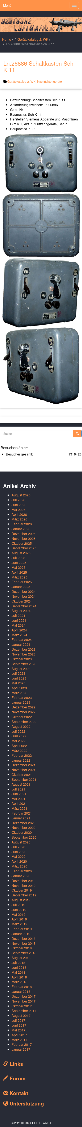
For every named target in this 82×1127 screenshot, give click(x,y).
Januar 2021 (21, 818)
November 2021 (24, 769)
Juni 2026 (19, 504)
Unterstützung (26, 1103)
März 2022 (19, 750)
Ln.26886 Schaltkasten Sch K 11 (38, 66)
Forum (16, 1078)
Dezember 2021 (24, 764)
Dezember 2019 (24, 880)
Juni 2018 (19, 967)
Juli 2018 (18, 962)
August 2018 (21, 957)
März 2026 (19, 519)
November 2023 (24, 654)
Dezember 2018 (24, 938)
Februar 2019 (22, 928)
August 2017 (21, 1015)
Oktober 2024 (22, 601)
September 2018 (24, 952)
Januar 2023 (21, 702)
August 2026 (21, 495)
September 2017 (24, 1010)
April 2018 (19, 977)
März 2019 (19, 924)
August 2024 (21, 610)
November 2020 (24, 827)
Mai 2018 (18, 972)
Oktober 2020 (22, 832)
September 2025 (24, 548)
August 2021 (21, 784)
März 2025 (19, 577)
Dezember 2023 (24, 649)
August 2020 (21, 842)
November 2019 (24, 885)
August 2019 (21, 899)
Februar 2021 (22, 813)
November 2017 (24, 1001)
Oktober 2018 (22, 948)
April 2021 (19, 803)
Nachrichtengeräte (49, 81)
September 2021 (24, 779)
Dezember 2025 (24, 533)
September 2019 (24, 895)
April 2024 (19, 630)
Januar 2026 (21, 528)
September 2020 (24, 837)
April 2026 (19, 514)
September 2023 (24, 663)
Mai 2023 (18, 683)
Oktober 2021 (22, 774)
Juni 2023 (19, 678)
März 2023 (19, 692)
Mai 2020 (18, 856)
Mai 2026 (18, 509)
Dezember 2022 (24, 707)
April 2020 (19, 861)
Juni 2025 (19, 562)
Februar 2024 (22, 639)
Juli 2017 (18, 1020)
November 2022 (24, 711)
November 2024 (24, 596)
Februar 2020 (22, 871)
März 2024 (19, 634)
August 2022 (21, 726)
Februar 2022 (22, 755)
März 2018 (19, 981)
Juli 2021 (18, 789)
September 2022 (24, 721)
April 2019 (19, 919)
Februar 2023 (22, 697)
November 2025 (24, 538)
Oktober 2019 (22, 890)
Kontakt (18, 1093)
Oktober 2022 (22, 716)
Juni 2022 (19, 736)
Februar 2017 (22, 1044)
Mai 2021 (18, 798)
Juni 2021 (19, 793)
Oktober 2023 (22, 659)
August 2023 (21, 668)
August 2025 (21, 552)
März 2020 (19, 866)
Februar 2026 (22, 524)
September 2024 (24, 606)
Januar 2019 (21, 933)
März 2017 (19, 1039)
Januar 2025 (21, 586)
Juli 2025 (18, 557)
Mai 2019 (18, 914)
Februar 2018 (22, 986)
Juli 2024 (18, 615)
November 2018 (24, 943)
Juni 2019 (19, 909)
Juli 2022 (18, 731)
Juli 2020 (18, 847)
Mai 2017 (18, 1030)
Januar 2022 (21, 760)
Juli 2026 (18, 499)
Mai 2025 (18, 567)
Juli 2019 (18, 904)
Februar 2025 (22, 581)
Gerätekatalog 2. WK (32, 39)
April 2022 (19, 745)
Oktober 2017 (22, 1006)
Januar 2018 (21, 991)
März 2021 (19, 808)
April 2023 (19, 687)
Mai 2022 (18, 740)
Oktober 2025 (22, 543)
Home (6, 39)
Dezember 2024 (24, 591)
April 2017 (19, 1034)
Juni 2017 (19, 1025)
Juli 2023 (18, 673)
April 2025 (19, 572)
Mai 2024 (18, 625)
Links (15, 1063)
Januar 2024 (21, 644)
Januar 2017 (21, 1049)
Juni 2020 (19, 851)
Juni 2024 (19, 620)
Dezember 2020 (24, 822)
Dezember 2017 (24, 996)
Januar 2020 (21, 875)
